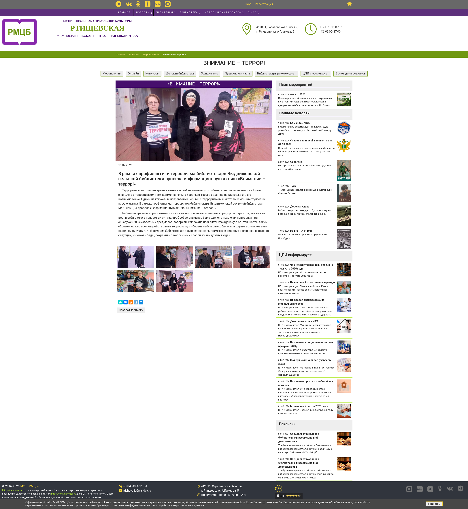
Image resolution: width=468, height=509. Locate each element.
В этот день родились (350, 73)
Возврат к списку (131, 310)
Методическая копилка (223, 12)
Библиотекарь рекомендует (276, 73)
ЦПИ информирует (316, 73)
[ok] (138, 4)
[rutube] (158, 4)
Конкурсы (152, 73)
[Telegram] (136, 302)
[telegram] (118, 4)
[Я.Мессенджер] (120, 302)
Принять (434, 504)
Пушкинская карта (237, 73)
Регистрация (264, 4)
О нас (252, 12)
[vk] (129, 4)
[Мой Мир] (141, 302)
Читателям (164, 12)
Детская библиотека (180, 73)
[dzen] (147, 4)
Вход (248, 4)
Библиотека (189, 12)
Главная (124, 12)
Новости (143, 12)
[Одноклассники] (131, 302)
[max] (168, 4)
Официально (209, 73)
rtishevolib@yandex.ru (137, 490)
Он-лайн (133, 73)
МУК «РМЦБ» (29, 486)
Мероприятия (112, 73)
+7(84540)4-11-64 (135, 486)
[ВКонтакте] (125, 302)
